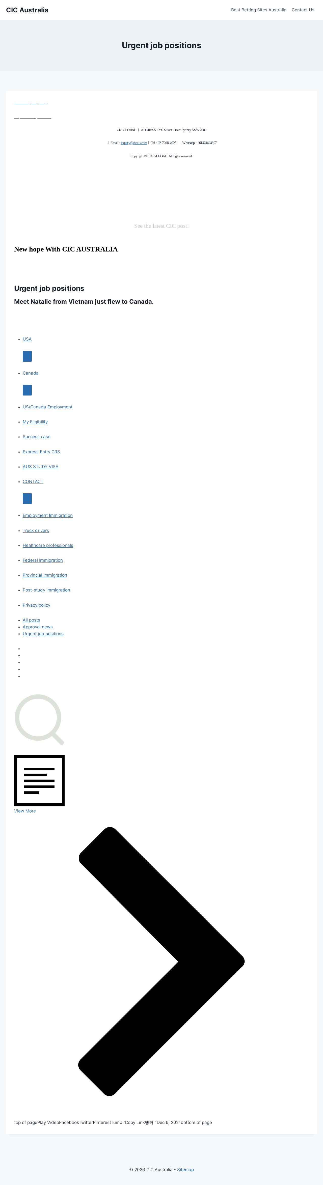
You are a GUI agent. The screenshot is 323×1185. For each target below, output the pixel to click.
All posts (31, 620)
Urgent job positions (43, 633)
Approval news (38, 626)
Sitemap (185, 1169)
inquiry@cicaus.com (134, 143)
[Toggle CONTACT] (27, 498)
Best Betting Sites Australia (258, 9)
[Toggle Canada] (27, 390)
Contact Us (303, 9)
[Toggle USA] (27, 356)
